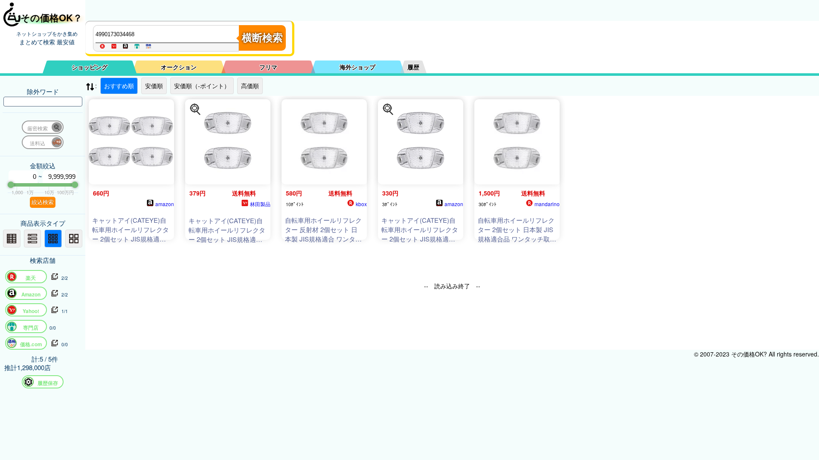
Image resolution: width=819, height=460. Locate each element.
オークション (179, 67)
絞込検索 (43, 202)
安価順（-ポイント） (202, 85)
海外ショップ (357, 67)
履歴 (413, 67)
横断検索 (262, 37)
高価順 (250, 85)
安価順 (154, 85)
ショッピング (89, 67)
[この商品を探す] (195, 109)
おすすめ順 (119, 85)
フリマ (268, 67)
